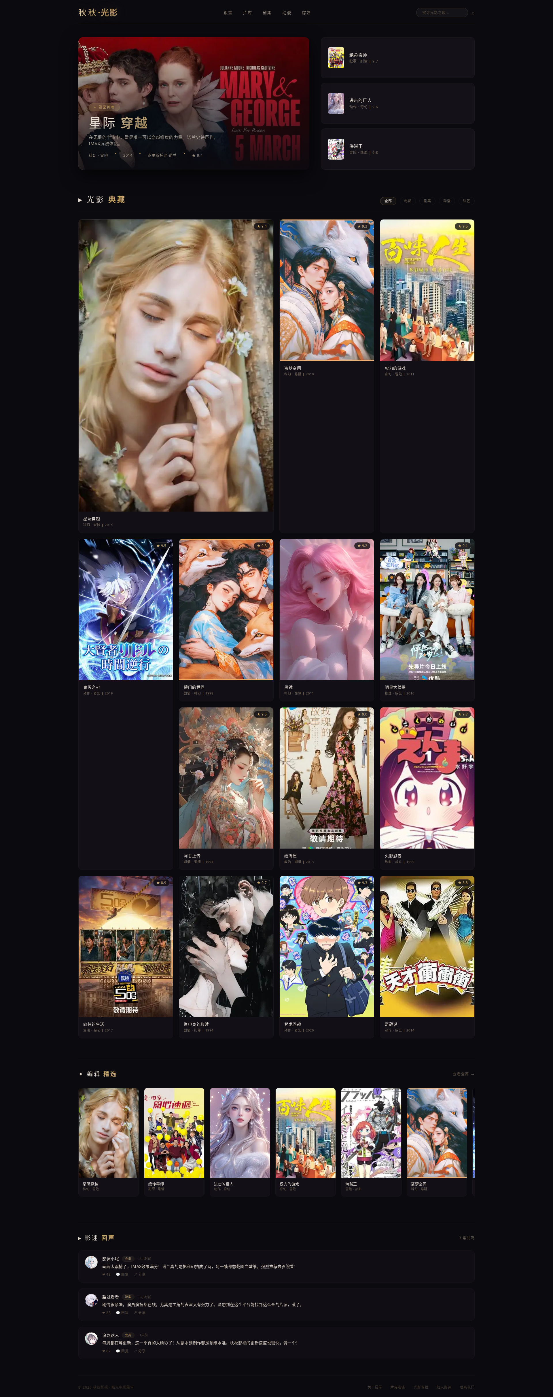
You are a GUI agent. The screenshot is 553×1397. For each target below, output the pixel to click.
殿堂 (228, 12)
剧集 (267, 12)
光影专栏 (421, 1387)
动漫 (286, 12)
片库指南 (398, 1387)
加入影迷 (444, 1387)
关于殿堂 (375, 1387)
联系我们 (467, 1387)
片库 (247, 12)
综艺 (306, 12)
